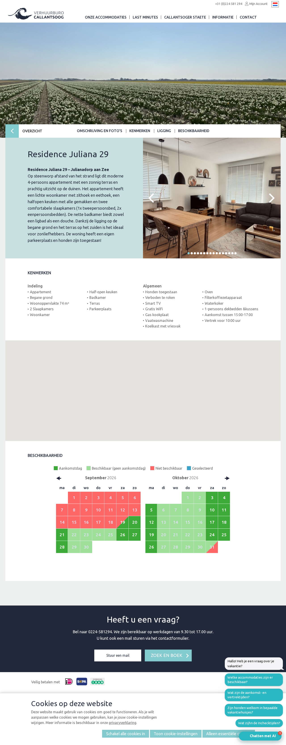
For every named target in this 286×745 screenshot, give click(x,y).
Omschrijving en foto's (99, 131)
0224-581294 (100, 631)
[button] (188, 253)
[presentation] (153, 198)
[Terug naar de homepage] (36, 13)
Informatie (222, 17)
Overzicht (32, 131)
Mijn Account (258, 4)
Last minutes (145, 17)
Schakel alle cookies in (125, 734)
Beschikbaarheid (193, 131)
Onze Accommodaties (105, 17)
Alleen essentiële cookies (228, 734)
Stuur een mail (117, 655)
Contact (248, 17)
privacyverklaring (122, 723)
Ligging (164, 131)
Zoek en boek (166, 655)
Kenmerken (139, 131)
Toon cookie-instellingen (176, 734)
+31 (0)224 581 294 (228, 4)
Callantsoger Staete (185, 17)
